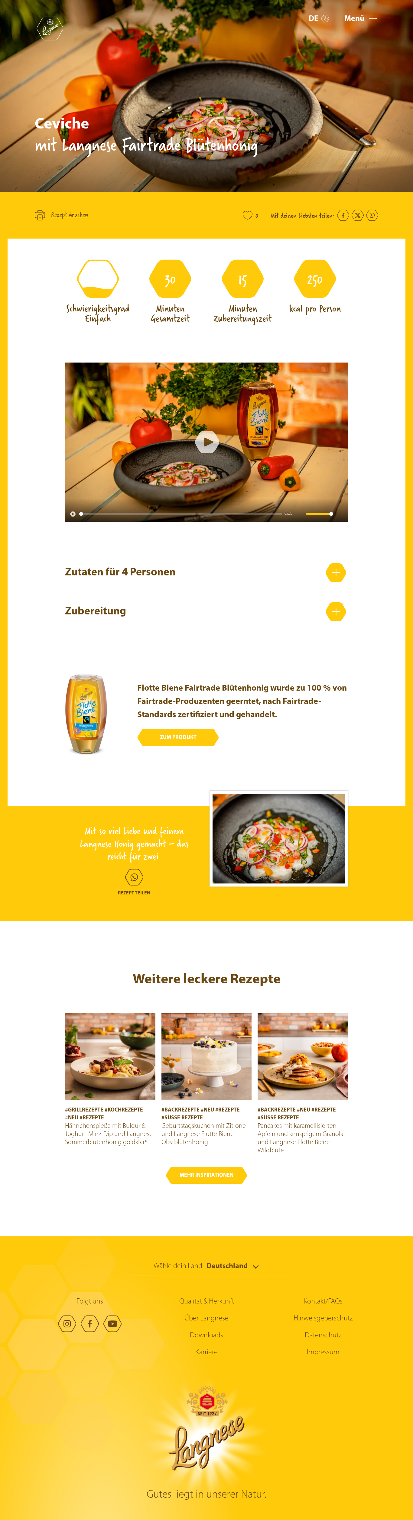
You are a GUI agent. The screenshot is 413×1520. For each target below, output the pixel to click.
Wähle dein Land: (178, 1266)
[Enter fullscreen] (340, 514)
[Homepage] (50, 28)
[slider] (180, 514)
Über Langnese (206, 1318)
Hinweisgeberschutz (323, 1318)
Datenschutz (323, 1335)
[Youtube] (112, 1324)
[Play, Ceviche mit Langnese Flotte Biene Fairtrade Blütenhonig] (73, 514)
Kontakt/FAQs (323, 1301)
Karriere (206, 1352)
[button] (319, 19)
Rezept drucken (69, 214)
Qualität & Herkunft (206, 1301)
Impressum (323, 1352)
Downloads (206, 1335)
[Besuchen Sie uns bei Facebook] (89, 1324)
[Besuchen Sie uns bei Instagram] (67, 1324)
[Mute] (299, 514)
